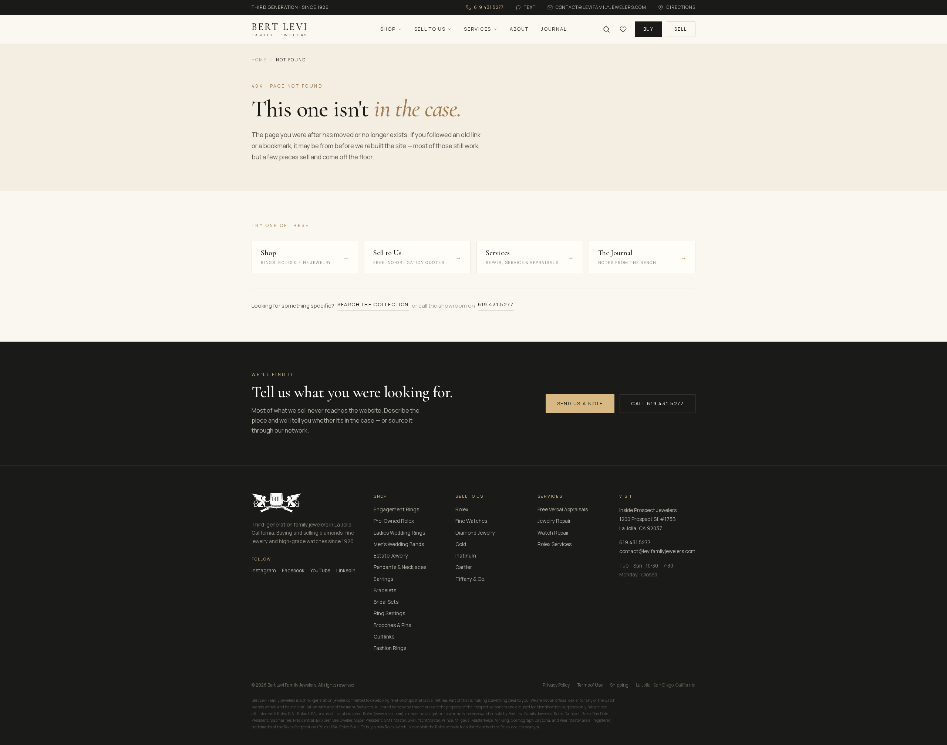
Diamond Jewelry (475, 532)
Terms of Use (590, 685)
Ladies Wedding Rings (399, 532)
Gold (460, 544)
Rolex (461, 509)
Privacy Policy (556, 685)
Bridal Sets (386, 602)
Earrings (383, 579)
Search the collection (373, 304)
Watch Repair (553, 532)
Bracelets (385, 590)
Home (259, 59)
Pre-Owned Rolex (394, 521)
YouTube (320, 570)
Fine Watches (471, 521)
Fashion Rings (390, 648)
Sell (680, 29)
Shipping (619, 685)
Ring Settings (389, 613)
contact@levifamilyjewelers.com (657, 551)
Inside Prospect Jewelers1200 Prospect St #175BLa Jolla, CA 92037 (648, 519)
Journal (554, 29)
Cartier (463, 567)
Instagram (264, 570)
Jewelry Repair (554, 521)
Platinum (465, 555)
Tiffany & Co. (470, 579)
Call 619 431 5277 (657, 403)
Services (477, 29)
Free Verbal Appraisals (562, 509)
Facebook (293, 570)
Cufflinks (384, 636)
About (519, 29)
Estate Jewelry (391, 555)
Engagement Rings (396, 509)
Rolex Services (554, 544)
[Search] (606, 29)
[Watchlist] (623, 29)
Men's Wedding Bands (399, 544)
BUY (648, 29)
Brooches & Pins (392, 625)
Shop (388, 29)
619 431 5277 (496, 304)
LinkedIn (345, 570)
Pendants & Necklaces (400, 567)
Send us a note (580, 403)
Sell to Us (430, 29)
